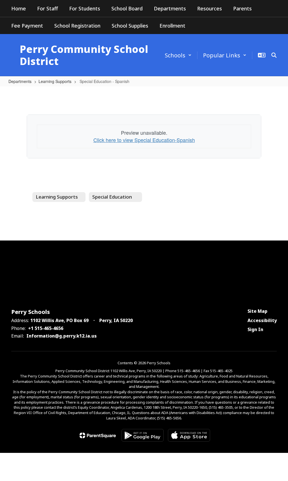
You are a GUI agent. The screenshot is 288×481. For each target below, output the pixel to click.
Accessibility (262, 320)
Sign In (255, 329)
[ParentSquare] (97, 435)
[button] (178, 55)
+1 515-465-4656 (45, 328)
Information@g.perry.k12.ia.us (61, 336)
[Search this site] (274, 55)
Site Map (257, 311)
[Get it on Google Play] (143, 435)
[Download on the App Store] (189, 435)
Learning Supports (55, 81)
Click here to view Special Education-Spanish (144, 139)
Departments (20, 81)
